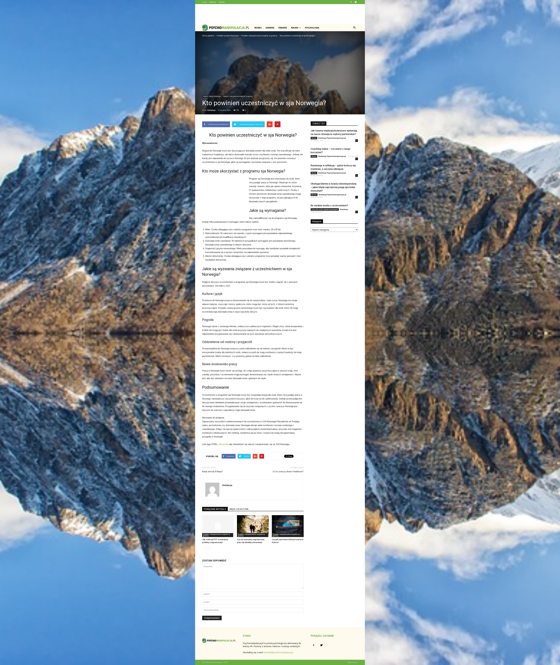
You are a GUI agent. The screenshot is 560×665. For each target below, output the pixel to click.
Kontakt (222, 2)
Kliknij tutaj (223, 444)
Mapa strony (353, 662)
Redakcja (211, 110)
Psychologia (312, 27)
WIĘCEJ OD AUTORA (239, 509)
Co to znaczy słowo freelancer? (288, 471)
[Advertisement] (280, 14)
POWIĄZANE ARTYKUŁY (215, 509)
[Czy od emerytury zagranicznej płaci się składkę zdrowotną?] (253, 526)
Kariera (270, 27)
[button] (354, 27)
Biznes (258, 27)
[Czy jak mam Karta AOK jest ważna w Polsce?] (288, 526)
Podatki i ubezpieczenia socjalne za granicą (238, 96)
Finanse (282, 27)
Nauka (294, 27)
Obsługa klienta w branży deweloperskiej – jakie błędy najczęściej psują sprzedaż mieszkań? (333, 187)
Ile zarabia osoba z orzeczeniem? (329, 205)
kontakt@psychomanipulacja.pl (278, 652)
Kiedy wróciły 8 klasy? (212, 471)
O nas (204, 2)
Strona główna (208, 35)
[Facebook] (351, 2)
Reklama (212, 2)
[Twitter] (356, 2)
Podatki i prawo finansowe (212, 96)
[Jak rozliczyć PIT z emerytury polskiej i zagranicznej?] (218, 526)
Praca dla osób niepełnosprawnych (325, 209)
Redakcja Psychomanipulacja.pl (332, 138)
